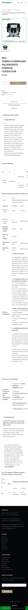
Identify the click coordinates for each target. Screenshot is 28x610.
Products (4, 537)
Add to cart (18, 83)
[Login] (18, 2)
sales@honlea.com (15, 520)
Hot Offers (5, 547)
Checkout (4, 549)
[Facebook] (9, 601)
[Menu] (25, 2)
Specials (4, 565)
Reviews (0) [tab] (14, 108)
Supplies (4, 563)
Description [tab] (14, 101)
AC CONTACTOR (12, 92)
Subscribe (7, 591)
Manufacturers (6, 561)
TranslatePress (21, 608)
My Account (5, 539)
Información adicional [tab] (14, 105)
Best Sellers (5, 559)
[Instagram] (15, 601)
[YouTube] (18, 601)
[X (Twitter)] (12, 601)
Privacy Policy (6, 567)
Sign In (4, 545)
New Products (6, 557)
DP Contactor (9, 94)
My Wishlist (5, 541)
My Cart (4, 543)
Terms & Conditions (7, 569)
